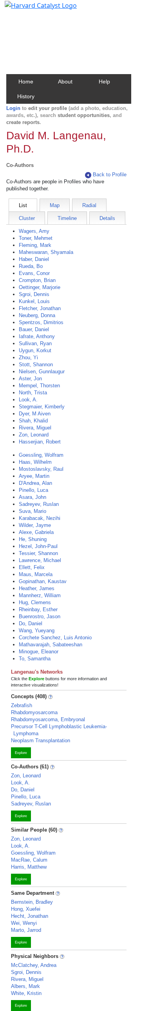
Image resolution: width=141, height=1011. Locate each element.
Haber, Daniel (34, 259)
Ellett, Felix (32, 567)
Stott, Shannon (36, 364)
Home (25, 81)
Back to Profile (110, 174)
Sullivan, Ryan (35, 343)
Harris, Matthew (29, 867)
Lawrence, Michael (40, 560)
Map (55, 205)
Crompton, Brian (37, 280)
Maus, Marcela (35, 574)
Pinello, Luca (33, 490)
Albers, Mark (25, 986)
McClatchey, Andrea (33, 965)
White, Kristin (26, 993)
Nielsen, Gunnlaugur (42, 371)
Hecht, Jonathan (29, 916)
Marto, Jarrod (26, 930)
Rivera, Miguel (35, 428)
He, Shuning (33, 539)
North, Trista (33, 393)
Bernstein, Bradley (32, 902)
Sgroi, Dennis (34, 294)
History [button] (25, 96)
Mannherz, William (40, 595)
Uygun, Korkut (35, 350)
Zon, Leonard (34, 435)
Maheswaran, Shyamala (46, 252)
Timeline (67, 218)
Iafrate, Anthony (37, 336)
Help (104, 81)
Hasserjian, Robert (40, 442)
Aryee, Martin (34, 476)
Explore (21, 753)
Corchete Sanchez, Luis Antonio (55, 637)
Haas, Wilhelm (35, 462)
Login (13, 108)
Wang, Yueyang (36, 630)
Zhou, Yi (28, 357)
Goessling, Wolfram (41, 455)
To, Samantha (35, 659)
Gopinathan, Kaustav (43, 581)
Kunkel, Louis (34, 301)
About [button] (65, 81)
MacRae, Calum (29, 860)
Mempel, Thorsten (39, 385)
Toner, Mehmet (35, 238)
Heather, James (36, 588)
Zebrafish (21, 705)
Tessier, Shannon (38, 553)
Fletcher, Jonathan (40, 308)
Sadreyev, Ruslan (39, 504)
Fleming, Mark (35, 245)
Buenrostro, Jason (39, 616)
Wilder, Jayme (35, 525)
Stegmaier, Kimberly (42, 407)
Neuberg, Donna (37, 315)
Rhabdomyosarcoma (34, 712)
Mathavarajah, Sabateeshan (50, 644)
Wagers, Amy (34, 231)
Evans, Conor (34, 273)
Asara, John (32, 497)
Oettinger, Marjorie (39, 287)
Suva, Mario (32, 511)
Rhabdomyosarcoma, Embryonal (48, 719)
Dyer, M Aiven (35, 414)
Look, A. (28, 400)
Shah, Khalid (33, 421)
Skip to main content (33, 9)
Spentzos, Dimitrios (41, 322)
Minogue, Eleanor (38, 651)
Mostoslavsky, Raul (41, 469)
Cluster (27, 218)
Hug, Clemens (35, 602)
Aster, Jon (30, 378)
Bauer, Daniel (34, 329)
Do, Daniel (30, 623)
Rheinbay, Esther (38, 609)
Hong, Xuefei (25, 909)
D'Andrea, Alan (35, 483)
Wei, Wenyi (24, 923)
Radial (89, 205)
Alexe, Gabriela (36, 532)
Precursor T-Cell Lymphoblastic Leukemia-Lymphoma (59, 730)
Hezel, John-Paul (38, 546)
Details (107, 218)
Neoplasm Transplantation (40, 740)
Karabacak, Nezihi (39, 518)
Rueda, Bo (31, 266)
